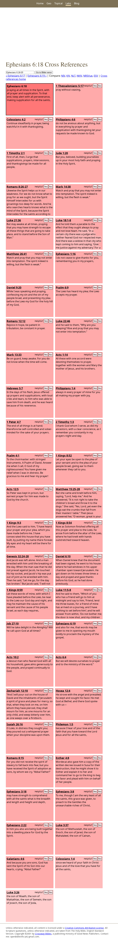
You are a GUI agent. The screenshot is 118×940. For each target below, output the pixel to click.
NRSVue (87, 75)
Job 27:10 (13, 623)
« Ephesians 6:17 (15, 75)
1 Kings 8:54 (64, 523)
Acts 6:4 (61, 657)
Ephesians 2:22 (16, 825)
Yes (95, 85)
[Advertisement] (59, 33)
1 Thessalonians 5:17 (70, 86)
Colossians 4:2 (16, 119)
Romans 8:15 (15, 758)
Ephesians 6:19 (66, 623)
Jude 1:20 (62, 153)
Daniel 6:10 (63, 556)
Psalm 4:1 (13, 455)
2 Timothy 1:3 (65, 422)
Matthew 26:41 (17, 254)
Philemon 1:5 (64, 724)
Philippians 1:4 (65, 388)
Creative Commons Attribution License (84, 927)
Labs (68, 3)
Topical (58, 3)
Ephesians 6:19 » (37, 75)
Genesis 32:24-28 (18, 556)
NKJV (79, 75)
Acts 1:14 (62, 355)
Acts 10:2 (13, 657)
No (99, 85)
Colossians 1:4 (65, 859)
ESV (96, 75)
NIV (63, 75)
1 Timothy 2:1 (16, 153)
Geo (49, 3)
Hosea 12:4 (63, 691)
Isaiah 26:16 (15, 724)
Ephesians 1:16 (66, 254)
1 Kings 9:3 (14, 523)
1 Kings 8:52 (64, 455)
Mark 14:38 (63, 186)
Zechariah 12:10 (17, 691)
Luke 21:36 (14, 220)
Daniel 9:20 (14, 287)
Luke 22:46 (63, 321)
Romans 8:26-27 (17, 186)
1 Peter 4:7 (14, 422)
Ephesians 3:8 (65, 791)
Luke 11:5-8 (63, 590)
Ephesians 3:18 (16, 791)
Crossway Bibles (43, 933)
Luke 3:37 (62, 825)
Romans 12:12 (16, 321)
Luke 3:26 (13, 892)
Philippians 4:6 (65, 119)
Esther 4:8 (62, 758)
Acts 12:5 (13, 489)
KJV (68, 75)
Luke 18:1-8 (63, 220)
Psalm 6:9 (62, 287)
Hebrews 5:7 (15, 388)
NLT (73, 75)
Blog (76, 3)
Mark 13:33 (14, 355)
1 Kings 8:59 (15, 590)
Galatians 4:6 (15, 859)
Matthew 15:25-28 (68, 489)
